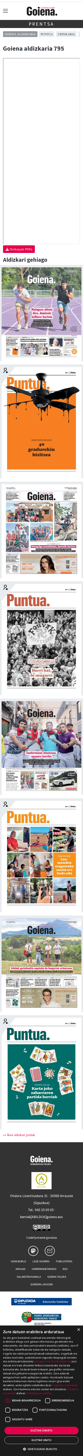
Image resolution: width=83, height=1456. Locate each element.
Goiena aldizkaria (20, 34)
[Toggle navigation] (5, 10)
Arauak (20, 1269)
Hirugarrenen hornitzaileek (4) (53, 1361)
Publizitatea (64, 1261)
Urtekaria (66, 34)
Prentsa (41, 24)
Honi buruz (18, 1261)
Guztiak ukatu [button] (41, 1440)
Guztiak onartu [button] (41, 1430)
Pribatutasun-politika (39, 1393)
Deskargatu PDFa (20, 249)
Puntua (47, 34)
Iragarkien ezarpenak (64, 1385)
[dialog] (41, 1391)
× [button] (78, 1329)
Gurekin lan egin (41, 1284)
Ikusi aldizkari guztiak (21, 1135)
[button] (41, 1449)
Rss (65, 1269)
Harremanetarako (44, 1269)
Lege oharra (41, 1261)
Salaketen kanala (29, 1277)
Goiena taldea (56, 1277)
